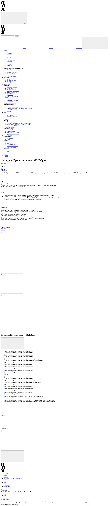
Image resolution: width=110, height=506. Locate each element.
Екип (8, 58)
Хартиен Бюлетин (11, 144)
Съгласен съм (13, 504)
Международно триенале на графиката (16, 121)
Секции (9, 74)
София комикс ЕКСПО (12, 125)
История (9, 57)
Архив (8, 139)
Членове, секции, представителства (13, 66)
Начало (5, 154)
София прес (10, 117)
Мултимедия (7, 148)
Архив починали (11, 70)
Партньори (9, 64)
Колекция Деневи (11, 80)
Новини (6, 97)
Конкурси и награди (9, 103)
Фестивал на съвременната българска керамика (19, 123)
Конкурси (3, 228)
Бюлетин (6, 140)
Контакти (9, 54)
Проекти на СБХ (11, 60)
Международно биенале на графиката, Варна (18, 124)
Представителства (11, 76)
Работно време (10, 56)
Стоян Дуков (10, 83)
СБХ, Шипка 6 (10, 115)
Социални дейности (12, 92)
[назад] (7, 52)
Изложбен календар (9, 127)
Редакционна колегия (12, 146)
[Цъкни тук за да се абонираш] (44, 448)
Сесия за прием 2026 (12, 72)
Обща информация (11, 147)
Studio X (7, 499)
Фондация (9, 61)
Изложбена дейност (12, 87)
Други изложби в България (13, 132)
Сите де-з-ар (10, 105)
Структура (9, 53)
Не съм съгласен (5, 504)
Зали (5, 112)
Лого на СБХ (10, 62)
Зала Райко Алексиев (12, 116)
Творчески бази (11, 88)
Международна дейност (13, 91)
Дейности (6, 84)
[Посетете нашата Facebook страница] (5, 494)
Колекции (6, 77)
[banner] (12, 293)
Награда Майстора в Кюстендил (15, 107)
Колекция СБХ (10, 81)
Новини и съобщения (12, 100)
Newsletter (9, 65)
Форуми (6, 119)
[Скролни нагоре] (12, 456)
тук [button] (86, 502)
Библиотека (10, 93)
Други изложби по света (13, 134)
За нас (5, 50)
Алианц (9, 111)
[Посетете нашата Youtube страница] (5, 495)
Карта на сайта (7, 486)
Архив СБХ (10, 95)
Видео (8, 151)
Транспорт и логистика (12, 96)
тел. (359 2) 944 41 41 (14, 491)
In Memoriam (10, 101)
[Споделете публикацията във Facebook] (5, 166)
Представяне (7, 135)
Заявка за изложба (11, 73)
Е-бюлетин (9, 143)
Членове (9, 69)
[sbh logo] (3, 11)
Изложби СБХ (10, 130)
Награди (3, 230)
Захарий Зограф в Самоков (13, 109)
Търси (16, 36)
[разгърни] (9, 84)
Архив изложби (11, 131)
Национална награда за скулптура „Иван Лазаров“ (19, 108)
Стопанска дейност (11, 89)
